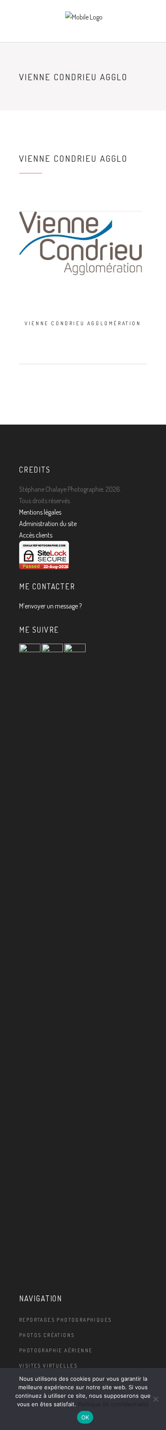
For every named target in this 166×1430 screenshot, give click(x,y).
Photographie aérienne (55, 1350)
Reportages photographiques (65, 1320)
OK (85, 1417)
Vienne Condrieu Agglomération (83, 323)
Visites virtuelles (48, 1365)
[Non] (155, 1399)
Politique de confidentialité (113, 1404)
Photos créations (46, 1335)
